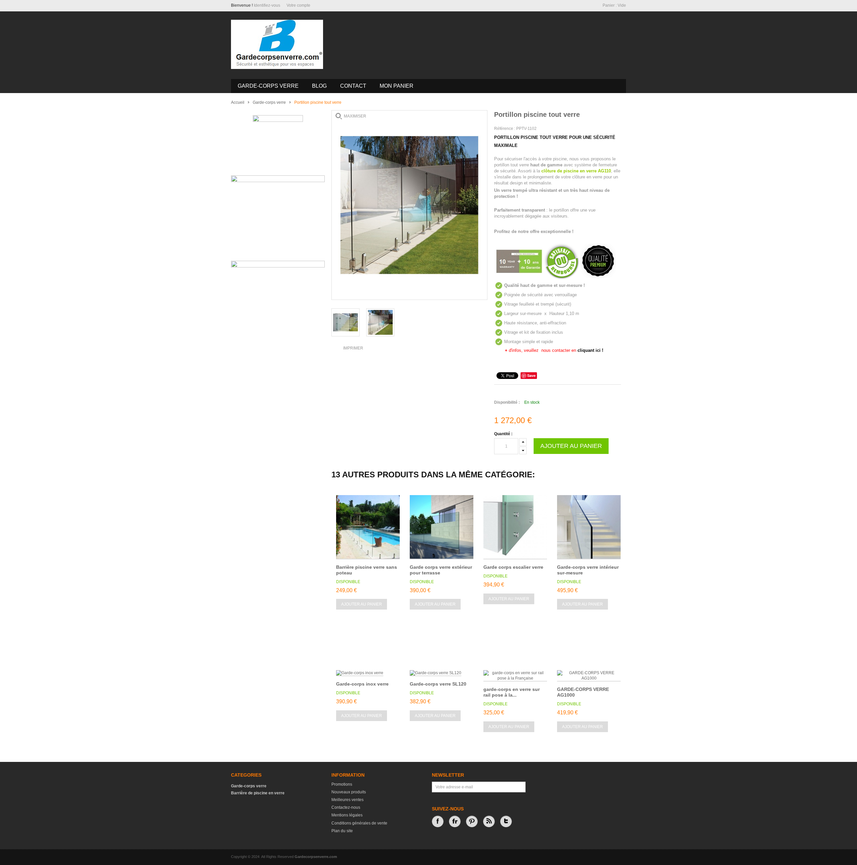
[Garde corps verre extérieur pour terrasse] (441, 527)
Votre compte (298, 5)
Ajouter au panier (361, 604)
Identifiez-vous (267, 5)
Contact (353, 86)
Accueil (237, 102)
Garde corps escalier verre (513, 567)
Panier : (614, 5)
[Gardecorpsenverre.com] (277, 44)
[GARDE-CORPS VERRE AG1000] (589, 676)
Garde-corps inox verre (362, 684)
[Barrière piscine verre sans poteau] (368, 527)
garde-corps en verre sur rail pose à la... (511, 692)
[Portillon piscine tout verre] (345, 322)
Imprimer (353, 348)
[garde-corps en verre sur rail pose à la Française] (515, 676)
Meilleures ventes (347, 799)
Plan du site (342, 831)
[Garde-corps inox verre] (359, 673)
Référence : (505, 128)
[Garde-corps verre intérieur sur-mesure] (589, 527)
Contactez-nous (345, 807)
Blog (319, 86)
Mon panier (396, 86)
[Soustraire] (523, 449)
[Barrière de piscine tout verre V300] (380, 322)
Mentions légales (347, 815)
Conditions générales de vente (359, 823)
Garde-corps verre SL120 (438, 684)
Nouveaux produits (348, 792)
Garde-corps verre (268, 86)
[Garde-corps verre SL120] (435, 673)
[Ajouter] (523, 442)
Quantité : (503, 433)
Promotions (341, 784)
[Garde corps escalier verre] (515, 527)
